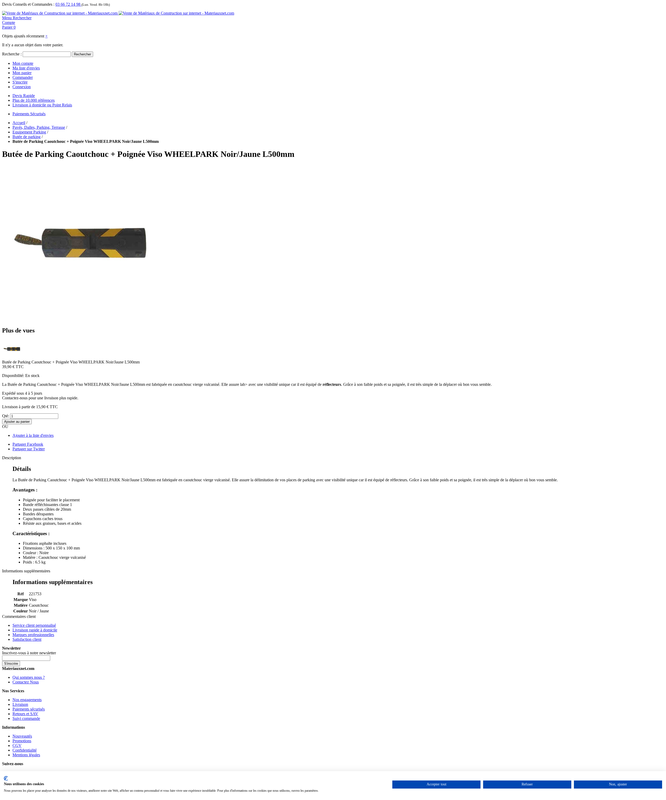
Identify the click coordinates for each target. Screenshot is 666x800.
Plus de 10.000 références (33, 100)
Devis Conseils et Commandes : (28, 4)
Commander (22, 77)
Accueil (18, 122)
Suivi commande (26, 718)
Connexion (21, 87)
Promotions (21, 741)
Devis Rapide (23, 95)
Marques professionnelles (33, 634)
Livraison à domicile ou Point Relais (42, 105)
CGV (17, 745)
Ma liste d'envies (26, 68)
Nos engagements (27, 699)
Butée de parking (26, 137)
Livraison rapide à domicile (34, 630)
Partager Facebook (27, 444)
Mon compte (22, 63)
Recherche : (12, 54)
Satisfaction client (26, 639)
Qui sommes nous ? (28, 677)
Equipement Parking (29, 132)
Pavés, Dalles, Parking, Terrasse (38, 127)
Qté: (5, 416)
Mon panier (21, 73)
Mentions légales (26, 755)
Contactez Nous (25, 682)
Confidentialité (24, 750)
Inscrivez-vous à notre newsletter (29, 653)
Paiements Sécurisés (29, 114)
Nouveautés (22, 736)
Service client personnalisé (34, 625)
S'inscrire (20, 82)
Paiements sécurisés (28, 709)
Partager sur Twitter (28, 449)
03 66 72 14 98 (68, 4)
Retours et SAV (25, 714)
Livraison (20, 704)
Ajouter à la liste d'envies (33, 435)
